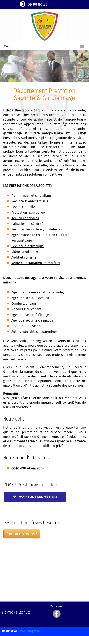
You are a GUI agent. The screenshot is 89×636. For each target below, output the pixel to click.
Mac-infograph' (30, 631)
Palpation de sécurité (27, 223)
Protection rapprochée (28, 212)
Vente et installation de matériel (35, 263)
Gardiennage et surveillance (32, 195)
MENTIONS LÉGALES (16, 612)
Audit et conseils (23, 257)
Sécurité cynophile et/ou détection (37, 229)
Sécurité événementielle (29, 201)
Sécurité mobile (23, 206)
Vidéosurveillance (24, 251)
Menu (7, 46)
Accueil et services (25, 218)
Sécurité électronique (27, 246)
